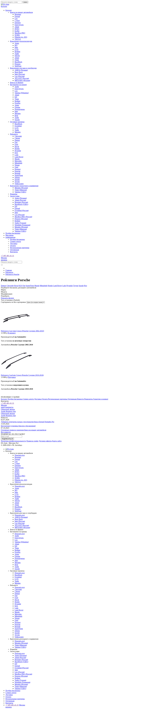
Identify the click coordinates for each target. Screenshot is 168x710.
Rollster (17, 52)
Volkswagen (19, 184)
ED (16, 97)
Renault (17, 173)
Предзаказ (12, 377)
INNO (17, 29)
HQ (16, 45)
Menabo (18, 113)
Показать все (20, 455)
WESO (17, 56)
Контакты (14, 252)
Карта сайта (56, 441)
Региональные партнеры (19, 248)
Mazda (17, 159)
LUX (17, 49)
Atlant (17, 27)
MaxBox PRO (20, 33)
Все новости (6, 432)
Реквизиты (88, 399)
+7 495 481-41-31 (7, 256)
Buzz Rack (19, 72)
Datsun (17, 140)
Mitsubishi (18, 163)
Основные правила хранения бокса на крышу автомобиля (23, 430)
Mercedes (18, 161)
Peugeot (17, 169)
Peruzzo (17, 64)
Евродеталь (19, 25)
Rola (16, 116)
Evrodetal (18, 126)
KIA (16, 153)
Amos (17, 43)
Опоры (17, 107)
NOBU (17, 35)
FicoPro (17, 103)
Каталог (4, 399)
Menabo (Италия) (21, 188)
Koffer (17, 31)
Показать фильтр (7, 298)
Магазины (9, 235)
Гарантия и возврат (100, 399)
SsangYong (19, 175)
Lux (16, 18)
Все (85, 286)
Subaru (17, 177)
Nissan (17, 165)
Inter (16, 47)
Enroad (17, 16)
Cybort (17, 21)
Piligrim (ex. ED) (21, 37)
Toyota (17, 182)
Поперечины (20, 109)
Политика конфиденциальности (13, 441)
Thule (17, 60)
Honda (17, 149)
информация (10, 237)
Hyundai (18, 151)
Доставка (13, 244)
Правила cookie (32, 441)
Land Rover (19, 157)
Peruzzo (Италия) (21, 219)
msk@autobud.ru (7, 407)
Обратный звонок (8, 409)
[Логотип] (5, 4)
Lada (16, 155)
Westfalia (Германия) (22, 225)
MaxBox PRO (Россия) (23, 217)
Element (18, 23)
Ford (16, 144)
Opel (16, 167)
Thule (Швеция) (21, 190)
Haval (17, 146)
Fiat (16, 142)
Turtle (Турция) (20, 223)
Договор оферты (45, 441)
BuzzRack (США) (21, 204)
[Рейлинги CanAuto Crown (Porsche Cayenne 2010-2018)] (17, 373)
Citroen (17, 138)
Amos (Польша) (21, 198)
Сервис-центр (15, 241)
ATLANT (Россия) (22, 78)
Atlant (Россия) (20, 200)
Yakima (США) (20, 192)
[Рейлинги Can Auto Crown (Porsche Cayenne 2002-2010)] (17, 329)
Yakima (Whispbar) (22, 93)
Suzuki (17, 120)
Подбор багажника (12, 233)
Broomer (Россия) (21, 202)
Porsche (17, 171)
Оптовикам (14, 250)
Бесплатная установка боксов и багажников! (18, 426)
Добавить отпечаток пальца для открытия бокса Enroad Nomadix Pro (27, 422)
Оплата (13, 246)
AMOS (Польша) (21, 70)
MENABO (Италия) (22, 80)
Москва (4, 258)
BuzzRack (18, 62)
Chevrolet (18, 136)
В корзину (12, 333)
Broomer (18, 14)
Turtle (17, 54)
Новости (80, 399)
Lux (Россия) (20, 76)
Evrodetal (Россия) (22, 210)
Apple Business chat (8, 411)
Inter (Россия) (20, 74)
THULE (18, 39)
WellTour (18, 66)
